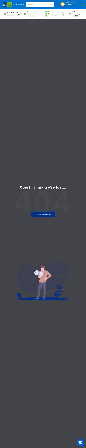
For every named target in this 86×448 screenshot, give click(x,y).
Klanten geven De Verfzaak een (58, 14)
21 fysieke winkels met (33, 14)
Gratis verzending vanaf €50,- (76, 14)
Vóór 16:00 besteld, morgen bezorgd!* (13, 14)
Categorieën (17, 4)
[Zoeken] (51, 4)
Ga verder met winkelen (43, 214)
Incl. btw (84, 4)
